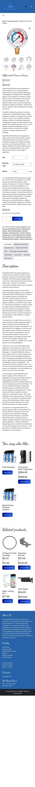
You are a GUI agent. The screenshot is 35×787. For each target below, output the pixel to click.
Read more (7, 472)
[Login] (25, 6)
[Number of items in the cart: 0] (31, 6)
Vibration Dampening (26, 239)
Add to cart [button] (7, 601)
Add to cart (17, 218)
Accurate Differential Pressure (11, 229)
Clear (30, 171)
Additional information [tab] (21, 244)
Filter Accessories (12, 21)
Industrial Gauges (14, 233)
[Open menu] (3, 15)
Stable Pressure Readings (23, 237)
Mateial (4, 171)
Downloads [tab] (18, 255)
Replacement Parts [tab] (22, 248)
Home (4, 21)
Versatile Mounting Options (10, 239)
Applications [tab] (8, 255)
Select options (24, 481)
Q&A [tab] (5, 251)
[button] (29, 28)
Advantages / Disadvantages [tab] (18, 251)
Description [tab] (8, 244)
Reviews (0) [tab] (8, 258)
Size (3, 157)
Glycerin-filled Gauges (14, 231)
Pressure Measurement (19, 235)
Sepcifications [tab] (9, 248)
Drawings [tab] (26, 255)
